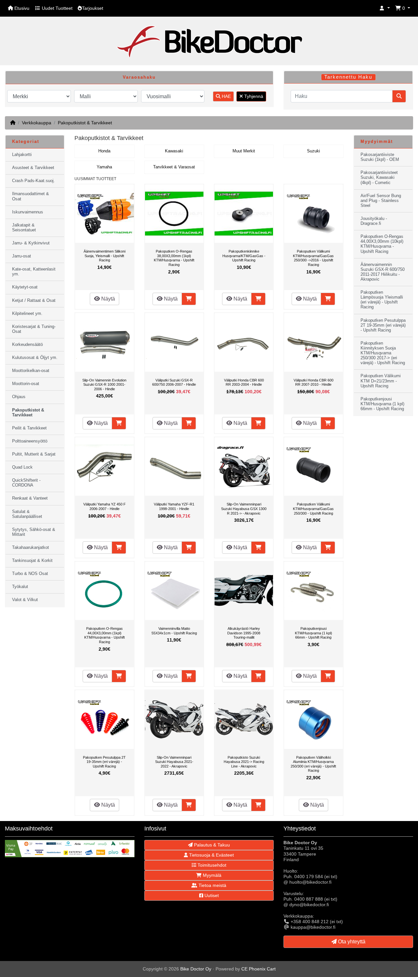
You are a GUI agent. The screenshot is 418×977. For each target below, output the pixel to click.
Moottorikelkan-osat (30, 370)
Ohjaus (18, 397)
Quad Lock (22, 467)
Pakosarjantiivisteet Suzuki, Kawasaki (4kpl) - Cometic (379, 177)
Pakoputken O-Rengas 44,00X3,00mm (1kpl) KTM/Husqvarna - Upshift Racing (104, 635)
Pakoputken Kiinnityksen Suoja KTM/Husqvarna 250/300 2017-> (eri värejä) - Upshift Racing (383, 353)
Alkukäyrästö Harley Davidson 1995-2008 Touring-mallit (243, 633)
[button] (385, 8)
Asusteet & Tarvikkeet (33, 167)
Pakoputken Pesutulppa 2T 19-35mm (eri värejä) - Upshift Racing (104, 761)
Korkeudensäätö (27, 344)
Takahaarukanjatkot (30, 547)
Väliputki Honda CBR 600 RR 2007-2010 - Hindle (313, 382)
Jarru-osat (21, 256)
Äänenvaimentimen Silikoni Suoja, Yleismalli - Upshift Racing (104, 255)
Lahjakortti (22, 154)
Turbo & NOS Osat (30, 573)
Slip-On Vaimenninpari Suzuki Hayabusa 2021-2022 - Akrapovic (174, 761)
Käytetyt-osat (25, 287)
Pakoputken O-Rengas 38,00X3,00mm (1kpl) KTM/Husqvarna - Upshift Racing (174, 258)
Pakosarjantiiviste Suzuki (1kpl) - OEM (380, 157)
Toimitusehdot (211, 865)
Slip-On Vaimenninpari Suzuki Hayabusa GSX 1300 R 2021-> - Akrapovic (243, 508)
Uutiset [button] (211, 895)
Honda (104, 151)
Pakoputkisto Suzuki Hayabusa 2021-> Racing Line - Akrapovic (244, 761)
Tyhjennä (253, 96)
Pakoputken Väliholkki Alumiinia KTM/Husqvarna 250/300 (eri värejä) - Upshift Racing (313, 764)
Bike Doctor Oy (195, 968)
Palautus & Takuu (211, 844)
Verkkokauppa (36, 122)
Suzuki (313, 151)
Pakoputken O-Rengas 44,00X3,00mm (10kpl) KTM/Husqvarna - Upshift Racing (382, 244)
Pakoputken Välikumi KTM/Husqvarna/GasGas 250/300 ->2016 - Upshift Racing (313, 258)
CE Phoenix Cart (258, 968)
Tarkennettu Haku (348, 77)
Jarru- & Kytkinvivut (31, 243)
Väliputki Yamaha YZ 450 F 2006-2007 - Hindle (104, 506)
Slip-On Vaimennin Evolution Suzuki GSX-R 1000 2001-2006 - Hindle (104, 384)
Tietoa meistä (211, 885)
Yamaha (104, 167)
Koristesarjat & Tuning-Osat (34, 329)
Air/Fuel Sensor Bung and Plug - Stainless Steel (381, 201)
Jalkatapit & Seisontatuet (24, 227)
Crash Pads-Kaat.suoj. (33, 180)
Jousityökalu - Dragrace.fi (374, 221)
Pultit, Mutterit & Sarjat (34, 454)
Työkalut (20, 586)
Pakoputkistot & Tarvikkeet (85, 122)
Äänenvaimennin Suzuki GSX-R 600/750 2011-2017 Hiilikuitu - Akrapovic (383, 272)
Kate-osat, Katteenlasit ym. (34, 271)
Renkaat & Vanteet (30, 498)
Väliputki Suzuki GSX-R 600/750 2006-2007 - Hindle (174, 382)
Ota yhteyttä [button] (351, 941)
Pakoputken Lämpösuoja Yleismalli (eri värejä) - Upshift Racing (382, 299)
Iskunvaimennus (27, 212)
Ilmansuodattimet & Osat (30, 196)
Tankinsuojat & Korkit (32, 560)
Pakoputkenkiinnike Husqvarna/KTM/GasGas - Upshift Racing (243, 255)
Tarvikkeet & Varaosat (174, 167)
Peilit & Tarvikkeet (29, 428)
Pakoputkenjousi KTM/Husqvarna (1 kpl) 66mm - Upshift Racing (313, 633)
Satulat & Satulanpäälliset (27, 514)
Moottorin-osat (25, 383)
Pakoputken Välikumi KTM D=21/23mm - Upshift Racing (381, 381)
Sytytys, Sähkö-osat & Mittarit (33, 532)
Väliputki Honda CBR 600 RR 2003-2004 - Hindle (244, 382)
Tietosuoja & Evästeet (211, 855)
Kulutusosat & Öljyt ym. (34, 357)
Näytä (107, 299)
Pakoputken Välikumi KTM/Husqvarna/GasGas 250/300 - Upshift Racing (313, 508)
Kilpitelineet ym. (27, 313)
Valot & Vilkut (25, 599)
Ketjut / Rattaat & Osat (34, 300)
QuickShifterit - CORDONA (26, 483)
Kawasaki (174, 151)
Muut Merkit (244, 151)
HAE (225, 96)
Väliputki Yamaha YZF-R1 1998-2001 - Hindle (174, 506)
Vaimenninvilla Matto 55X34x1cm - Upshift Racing (174, 631)
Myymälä (211, 875)
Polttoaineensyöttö (29, 441)
